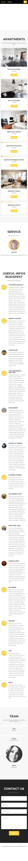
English (3, 2)
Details (14, 75)
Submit (14, 833)
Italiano (10, 2)
